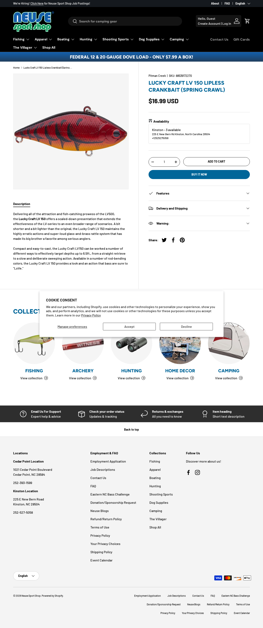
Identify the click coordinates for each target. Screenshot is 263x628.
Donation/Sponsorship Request (113, 502)
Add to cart (216, 161)
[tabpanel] (71, 241)
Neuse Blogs (99, 511)
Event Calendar (101, 560)
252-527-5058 (23, 512)
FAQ (227, 3)
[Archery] (83, 343)
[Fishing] (34, 343)
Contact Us (219, 39)
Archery (82, 370)
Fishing (19, 39)
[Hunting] (131, 343)
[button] (247, 21)
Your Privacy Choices (105, 544)
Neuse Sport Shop (31, 595)
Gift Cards (241, 39)
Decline (186, 326)
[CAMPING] (229, 343)
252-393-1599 (22, 483)
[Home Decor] (180, 343)
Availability (161, 121)
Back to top (131, 429)
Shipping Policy (101, 552)
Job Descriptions (102, 469)
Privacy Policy (91, 315)
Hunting (86, 39)
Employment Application (108, 461)
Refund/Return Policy (106, 519)
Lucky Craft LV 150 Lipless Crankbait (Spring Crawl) (48, 67)
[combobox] (125, 21)
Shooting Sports (116, 39)
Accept (129, 326)
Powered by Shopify (52, 595)
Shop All (48, 47)
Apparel (41, 39)
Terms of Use (99, 527)
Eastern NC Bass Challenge (110, 494)
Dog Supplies (149, 39)
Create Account (209, 23)
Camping (177, 39)
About (215, 3)
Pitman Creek (157, 75)
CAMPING (228, 370)
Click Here (37, 3)
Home (16, 67)
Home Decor (180, 370)
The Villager (22, 47)
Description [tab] (21, 204)
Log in (226, 23)
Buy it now (199, 174)
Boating (63, 39)
